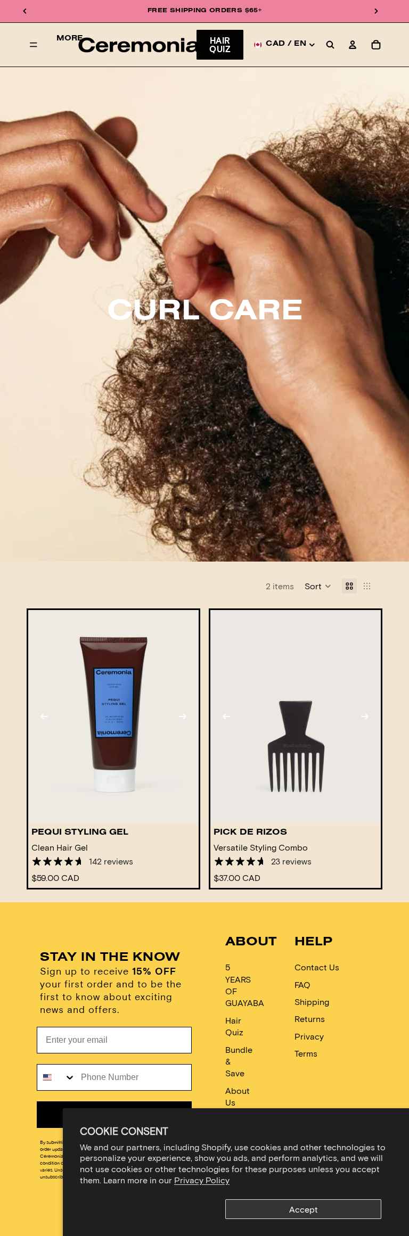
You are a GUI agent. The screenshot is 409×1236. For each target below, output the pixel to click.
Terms (306, 1053)
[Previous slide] (44, 716)
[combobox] (56, 1077)
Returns (310, 1018)
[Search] (330, 44)
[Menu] (33, 44)
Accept (303, 1209)
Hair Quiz (220, 44)
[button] (318, 586)
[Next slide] (183, 716)
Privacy (309, 1036)
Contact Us (317, 967)
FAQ (302, 984)
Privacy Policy (202, 1180)
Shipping (312, 1001)
